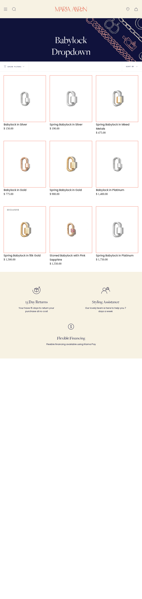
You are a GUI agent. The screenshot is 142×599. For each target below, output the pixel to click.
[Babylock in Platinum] (117, 164)
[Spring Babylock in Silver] (71, 98)
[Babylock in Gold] (25, 164)
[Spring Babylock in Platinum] (117, 229)
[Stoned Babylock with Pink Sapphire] (71, 229)
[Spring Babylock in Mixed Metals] (117, 98)
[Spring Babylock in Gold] (71, 164)
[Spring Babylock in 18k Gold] (25, 229)
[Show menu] (5, 9)
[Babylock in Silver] (25, 98)
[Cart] (136, 9)
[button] (14, 9)
